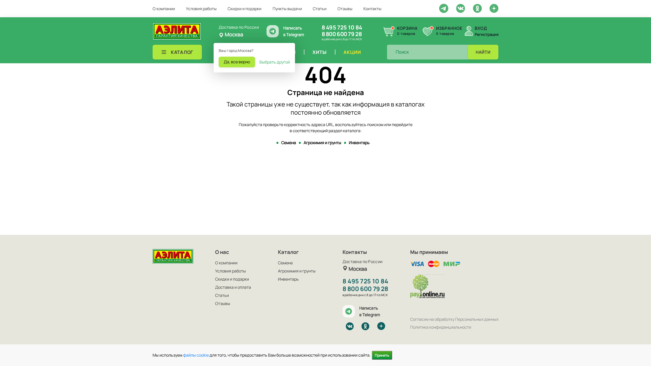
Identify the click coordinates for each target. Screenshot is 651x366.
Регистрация (486, 34)
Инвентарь (359, 142)
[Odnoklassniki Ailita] (477, 8)
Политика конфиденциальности (440, 327)
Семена (288, 142)
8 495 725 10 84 (342, 27)
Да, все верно (237, 62)
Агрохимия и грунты (322, 142)
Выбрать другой (274, 62)
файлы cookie (196, 355)
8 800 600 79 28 (342, 34)
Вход (481, 28)
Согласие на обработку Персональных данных (454, 319)
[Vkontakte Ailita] (460, 8)
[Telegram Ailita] (443, 8)
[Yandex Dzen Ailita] (494, 8)
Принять (382, 355)
